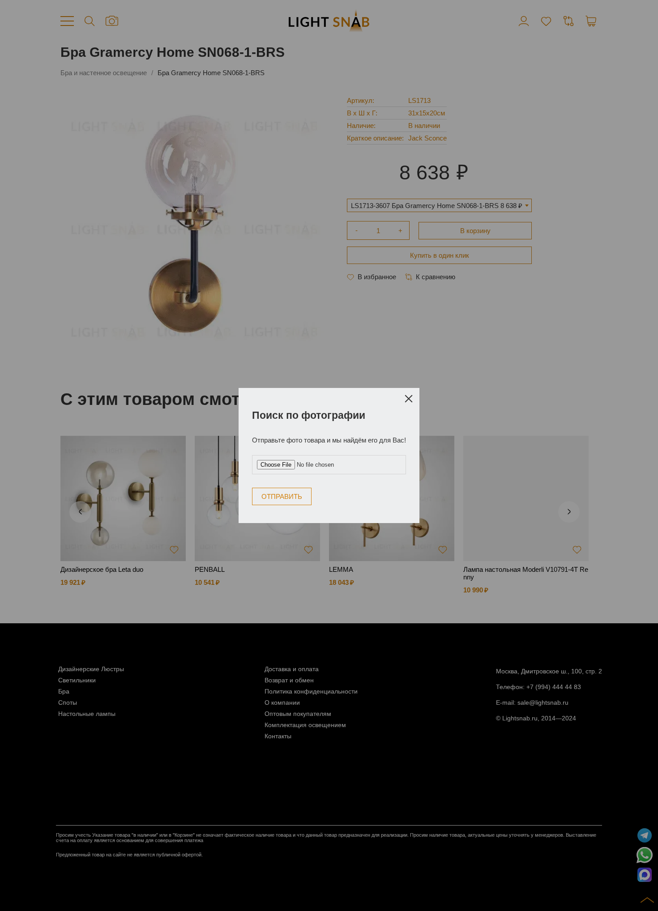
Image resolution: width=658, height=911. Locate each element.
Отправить (362, 452)
